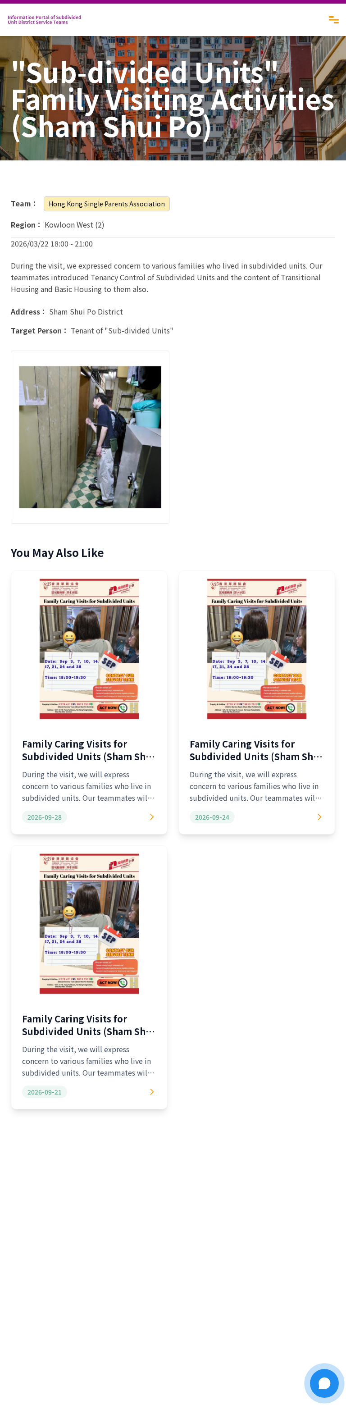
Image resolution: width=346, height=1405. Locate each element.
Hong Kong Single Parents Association (107, 203)
